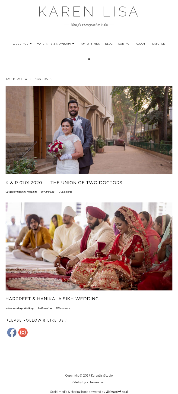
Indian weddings (14, 307)
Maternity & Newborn (54, 43)
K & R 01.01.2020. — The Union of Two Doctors (64, 182)
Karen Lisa (89, 11)
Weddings (21, 43)
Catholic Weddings (15, 191)
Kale (75, 382)
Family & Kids (89, 43)
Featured (158, 43)
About (140, 43)
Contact (124, 43)
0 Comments (65, 191)
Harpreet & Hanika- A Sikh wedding (52, 298)
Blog (109, 43)
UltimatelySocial (117, 392)
